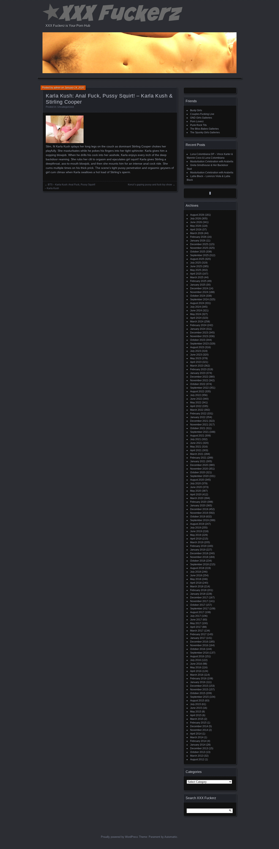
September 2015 (199, 696)
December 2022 (199, 376)
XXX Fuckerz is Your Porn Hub (68, 25)
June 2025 (196, 266)
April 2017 (196, 627)
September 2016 (199, 652)
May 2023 (195, 358)
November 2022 (199, 380)
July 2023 (195, 351)
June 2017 (196, 619)
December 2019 (199, 509)
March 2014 (196, 737)
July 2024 (195, 306)
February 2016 (198, 678)
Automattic (170, 836)
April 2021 (196, 450)
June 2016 (196, 663)
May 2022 (195, 402)
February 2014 (198, 741)
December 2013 (199, 748)
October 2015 (197, 693)
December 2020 (199, 465)
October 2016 (197, 649)
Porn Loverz (197, 121)
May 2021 (195, 446)
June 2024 (196, 310)
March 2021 (196, 454)
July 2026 (195, 218)
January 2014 (197, 744)
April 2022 (196, 406)
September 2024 (199, 299)
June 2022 (196, 398)
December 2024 (199, 288)
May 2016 (195, 667)
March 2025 (196, 277)
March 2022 (196, 409)
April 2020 (196, 494)
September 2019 (199, 520)
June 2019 (196, 531)
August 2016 (197, 656)
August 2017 (197, 612)
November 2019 (199, 512)
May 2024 (195, 314)
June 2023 (196, 354)
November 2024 (199, 292)
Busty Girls (196, 110)
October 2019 (197, 516)
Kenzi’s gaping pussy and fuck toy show (150, 184)
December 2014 (199, 726)
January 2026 (197, 240)
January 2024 (197, 328)
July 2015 (195, 704)
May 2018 (195, 579)
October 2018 (197, 560)
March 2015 (196, 719)
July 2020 (195, 483)
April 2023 (196, 362)
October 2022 (197, 384)
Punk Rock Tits (198, 125)
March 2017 (196, 630)
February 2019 (198, 546)
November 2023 (199, 336)
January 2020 (197, 505)
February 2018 (198, 590)
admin (57, 87)
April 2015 (196, 715)
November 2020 (199, 468)
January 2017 (197, 638)
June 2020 (196, 487)
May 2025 (195, 270)
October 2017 (197, 604)
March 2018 (196, 586)
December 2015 (199, 685)
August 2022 (197, 391)
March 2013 (196, 755)
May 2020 (195, 490)
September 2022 (199, 387)
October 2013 (197, 752)
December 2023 (199, 332)
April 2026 (196, 229)
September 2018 (199, 564)
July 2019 (195, 527)
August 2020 (197, 479)
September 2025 (199, 255)
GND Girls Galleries (201, 117)
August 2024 (197, 303)
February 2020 (198, 501)
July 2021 (195, 439)
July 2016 (195, 660)
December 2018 (199, 553)
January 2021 (197, 461)
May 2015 (195, 711)
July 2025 (195, 262)
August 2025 (197, 259)
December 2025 (199, 244)
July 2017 (195, 616)
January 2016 (197, 682)
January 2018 (197, 593)
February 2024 (198, 325)
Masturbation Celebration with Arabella (211, 161)
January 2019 (197, 549)
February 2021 (198, 457)
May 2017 (195, 623)
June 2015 (196, 708)
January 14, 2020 (74, 87)
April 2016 (196, 671)
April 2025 (196, 273)
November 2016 (199, 645)
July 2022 (195, 395)
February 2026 (198, 237)
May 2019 (195, 535)
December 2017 (199, 597)
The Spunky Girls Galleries (205, 132)
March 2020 (196, 498)
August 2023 (197, 347)
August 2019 (197, 524)
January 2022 (197, 417)
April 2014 (196, 733)
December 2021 (199, 420)
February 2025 (198, 281)
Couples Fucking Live (202, 114)
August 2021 (197, 435)
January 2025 (197, 284)
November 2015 (199, 689)
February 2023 (198, 369)
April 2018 (196, 582)
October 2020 (197, 472)
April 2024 (196, 317)
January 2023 (197, 373)
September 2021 (199, 432)
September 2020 (199, 476)
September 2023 (199, 343)
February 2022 (198, 413)
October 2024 (197, 295)
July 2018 (195, 571)
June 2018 (196, 575)
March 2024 (196, 321)
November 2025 (199, 248)
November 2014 (199, 730)
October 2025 (197, 251)
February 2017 (198, 634)
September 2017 (199, 608)
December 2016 (199, 641)
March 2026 (196, 233)
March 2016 (196, 674)
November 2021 (199, 424)
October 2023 (197, 340)
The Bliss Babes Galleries (204, 128)
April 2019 (196, 538)
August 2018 (197, 568)
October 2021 (197, 428)
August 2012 (197, 759)
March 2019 (196, 542)
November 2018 (199, 557)
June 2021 (196, 443)
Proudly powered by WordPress (119, 836)
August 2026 (197, 214)
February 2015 (198, 722)
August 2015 (197, 700)
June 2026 (196, 222)
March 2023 (196, 365)
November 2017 (199, 601)
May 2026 (195, 225)
